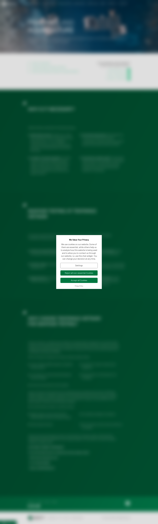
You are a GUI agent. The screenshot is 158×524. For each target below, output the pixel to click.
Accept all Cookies (79, 280)
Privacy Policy (79, 286)
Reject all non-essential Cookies (79, 273)
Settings (79, 265)
